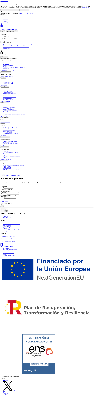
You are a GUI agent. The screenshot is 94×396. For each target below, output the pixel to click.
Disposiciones (6, 64)
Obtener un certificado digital (9, 130)
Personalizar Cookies (15, 9)
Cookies (4, 254)
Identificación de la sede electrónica (10, 93)
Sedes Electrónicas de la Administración (11, 169)
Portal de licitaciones (7, 108)
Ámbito (2, 197)
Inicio (4, 174)
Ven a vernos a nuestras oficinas (8, 241)
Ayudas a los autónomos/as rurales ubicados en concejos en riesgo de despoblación (19, 44)
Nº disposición (4, 192)
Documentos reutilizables (8, 83)
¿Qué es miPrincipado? (7, 91)
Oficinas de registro (7, 167)
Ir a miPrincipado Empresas (6, 145)
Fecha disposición (4, 195)
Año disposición (4, 193)
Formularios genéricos (7, 132)
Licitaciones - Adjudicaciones (9, 107)
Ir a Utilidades (3, 135)
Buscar (15, 38)
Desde (3, 187)
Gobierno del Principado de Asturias (26, 13)
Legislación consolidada (8, 65)
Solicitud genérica (6, 48)
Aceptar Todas (5, 9)
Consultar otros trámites (8, 82)
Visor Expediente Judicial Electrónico (10, 152)
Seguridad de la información (8, 95)
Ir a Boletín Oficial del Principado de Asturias (10, 70)
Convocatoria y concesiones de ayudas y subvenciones (14, 67)
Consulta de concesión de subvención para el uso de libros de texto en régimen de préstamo (21, 45)
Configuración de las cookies (9, 255)
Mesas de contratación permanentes (10, 110)
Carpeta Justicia (6, 151)
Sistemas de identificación (8, 99)
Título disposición (4, 196)
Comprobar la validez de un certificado (11, 133)
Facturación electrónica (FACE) (9, 142)
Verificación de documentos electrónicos (11, 128)
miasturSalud (5, 19)
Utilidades (5, 228)
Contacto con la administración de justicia (11, 156)
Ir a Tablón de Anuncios (5, 122)
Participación (5, 18)
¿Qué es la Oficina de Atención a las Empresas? (12, 229)
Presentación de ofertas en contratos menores (12, 113)
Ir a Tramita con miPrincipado (7, 76)
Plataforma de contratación (8, 109)
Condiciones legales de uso (8, 98)
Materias (2, 199)
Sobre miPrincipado (7, 225)
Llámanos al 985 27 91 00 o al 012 (9, 236)
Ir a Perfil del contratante (5, 116)
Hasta (3, 189)
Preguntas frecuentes (7, 168)
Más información (85, 7)
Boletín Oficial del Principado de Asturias (11, 175)
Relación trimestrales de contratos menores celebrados (14, 114)
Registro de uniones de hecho (9, 155)
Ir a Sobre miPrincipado (5, 101)
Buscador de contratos (7, 111)
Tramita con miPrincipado (8, 222)
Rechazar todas (24, 9)
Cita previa (5, 153)
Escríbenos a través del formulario (8, 238)
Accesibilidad (6, 248)
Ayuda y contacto (6, 227)
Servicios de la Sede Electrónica (9, 97)
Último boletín (6, 62)
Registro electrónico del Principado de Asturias (12, 127)
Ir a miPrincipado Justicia (6, 159)
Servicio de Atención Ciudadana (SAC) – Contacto (13, 165)
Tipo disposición (4, 191)
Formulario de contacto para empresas (10, 143)
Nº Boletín (3, 184)
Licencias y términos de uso (8, 94)
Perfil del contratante (7, 226)
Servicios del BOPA (7, 217)
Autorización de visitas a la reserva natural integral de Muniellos (16, 47)
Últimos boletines (6, 216)
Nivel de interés (4, 203)
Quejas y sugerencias (7, 131)
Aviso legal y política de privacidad (10, 249)
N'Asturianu (4, 21)
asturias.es (5, 16)
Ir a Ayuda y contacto (5, 171)
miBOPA (5, 66)
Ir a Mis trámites (4, 85)
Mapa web (5, 251)
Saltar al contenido (4, 1)
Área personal (5, 22)
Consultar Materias (4, 201)
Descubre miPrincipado (8, 92)
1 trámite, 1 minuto (7, 166)
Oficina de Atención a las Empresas (10, 141)
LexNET (5, 157)
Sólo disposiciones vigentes (7, 204)
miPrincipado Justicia (7, 231)
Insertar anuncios (6, 68)
